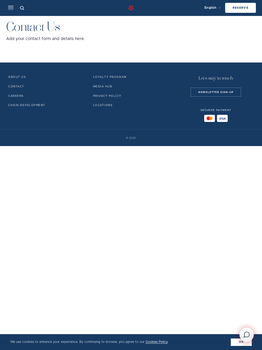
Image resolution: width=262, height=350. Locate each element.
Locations (103, 105)
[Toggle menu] (10, 8)
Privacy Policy (107, 96)
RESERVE (241, 7)
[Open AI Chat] (246, 334)
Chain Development (27, 105)
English (210, 7)
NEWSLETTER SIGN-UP (215, 92)
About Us (17, 77)
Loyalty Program (110, 77)
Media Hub (102, 86)
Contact (16, 86)
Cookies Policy (156, 342)
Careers (16, 96)
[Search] (22, 8)
